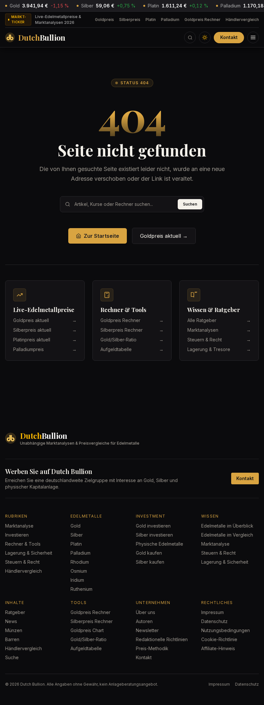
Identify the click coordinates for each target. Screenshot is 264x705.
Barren (12, 639)
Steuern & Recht (22, 562)
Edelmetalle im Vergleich (227, 535)
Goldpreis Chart (87, 630)
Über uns (145, 612)
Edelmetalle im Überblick (227, 526)
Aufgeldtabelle (86, 648)
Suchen (190, 204)
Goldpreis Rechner (202, 19)
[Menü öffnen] (253, 37)
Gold (75, 526)
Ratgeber (15, 612)
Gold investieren (153, 526)
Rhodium (80, 562)
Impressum (212, 612)
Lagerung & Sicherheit (28, 553)
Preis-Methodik (152, 648)
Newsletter (147, 630)
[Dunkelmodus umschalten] (205, 37)
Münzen (13, 630)
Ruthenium (81, 589)
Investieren (17, 535)
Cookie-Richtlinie (219, 639)
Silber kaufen (150, 562)
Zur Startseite (101, 236)
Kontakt (229, 37)
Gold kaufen (149, 553)
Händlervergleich (242, 19)
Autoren (144, 621)
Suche (12, 657)
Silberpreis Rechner (92, 621)
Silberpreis (129, 19)
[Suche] (190, 37)
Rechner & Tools (23, 544)
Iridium (77, 580)
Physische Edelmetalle (159, 544)
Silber (77, 535)
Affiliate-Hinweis (218, 648)
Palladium (170, 19)
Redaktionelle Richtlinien (162, 639)
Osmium (79, 571)
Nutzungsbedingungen (225, 630)
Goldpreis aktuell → (164, 236)
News (11, 621)
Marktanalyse (19, 526)
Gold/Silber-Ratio (89, 639)
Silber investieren (154, 535)
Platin (151, 19)
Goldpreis (104, 19)
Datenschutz (214, 621)
